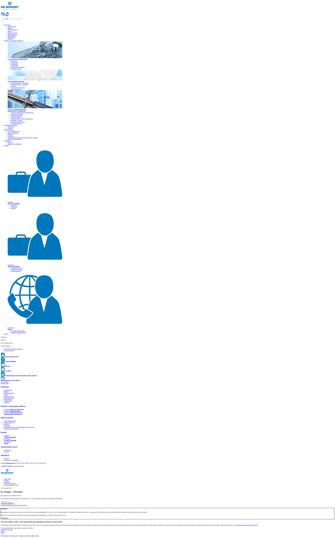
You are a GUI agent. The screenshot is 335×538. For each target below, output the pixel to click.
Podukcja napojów (16, 117)
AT (29, 463)
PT (45, 463)
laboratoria (14, 207)
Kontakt (6, 145)
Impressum (7, 482)
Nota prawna (14, 536)
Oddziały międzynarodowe (18, 332)
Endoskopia (14, 62)
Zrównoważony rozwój (10, 125)
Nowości (10, 142)
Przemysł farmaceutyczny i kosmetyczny (22, 112)
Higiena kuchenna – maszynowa (20, 83)
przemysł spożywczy (17, 268)
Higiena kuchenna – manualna (19, 84)
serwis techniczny (16, 271)
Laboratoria (14, 64)
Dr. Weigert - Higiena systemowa (13, 349)
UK (23, 463)
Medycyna (14, 61)
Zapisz (2, 531)
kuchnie (13, 208)
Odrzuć (3, 533)
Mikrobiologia (12, 36)
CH (40, 463)
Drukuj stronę (4, 383)
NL (20, 463)
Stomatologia (14, 65)
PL (31, 463)
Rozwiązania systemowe (18, 67)
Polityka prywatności (10, 483)
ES (37, 463)
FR (26, 463)
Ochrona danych (22, 505)
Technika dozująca (16, 68)
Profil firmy (7, 25)
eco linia (13, 86)
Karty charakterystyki (14, 131)
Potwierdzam (4, 518)
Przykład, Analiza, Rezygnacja (9, 505)
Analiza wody (11, 37)
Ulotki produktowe (13, 133)
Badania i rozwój (12, 33)
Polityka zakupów (13, 29)
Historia (10, 28)
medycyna (14, 205)
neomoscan (13, 413)
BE (43, 463)
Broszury (10, 134)
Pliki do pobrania (9, 130)
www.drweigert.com (18, 466)
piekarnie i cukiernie (16, 269)
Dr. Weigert (7, 442)
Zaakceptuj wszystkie (7, 529)
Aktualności (7, 141)
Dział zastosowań (12, 34)
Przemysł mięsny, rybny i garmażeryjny (22, 119)
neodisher (14, 409)
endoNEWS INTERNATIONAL (12, 495)
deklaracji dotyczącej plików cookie (247, 525)
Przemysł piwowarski (17, 114)
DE (17, 463)
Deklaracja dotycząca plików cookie (29, 536)
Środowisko (11, 126)
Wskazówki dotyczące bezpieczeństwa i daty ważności (23, 137)
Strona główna (5, 382)
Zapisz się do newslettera (14, 139)
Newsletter (11, 136)
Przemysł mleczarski (16, 115)
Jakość (9, 31)
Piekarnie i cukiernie (16, 120)
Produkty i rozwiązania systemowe (13, 40)
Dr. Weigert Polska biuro (18, 331)
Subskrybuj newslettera (7, 503)
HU (34, 463)
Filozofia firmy (12, 26)
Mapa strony (7, 479)
